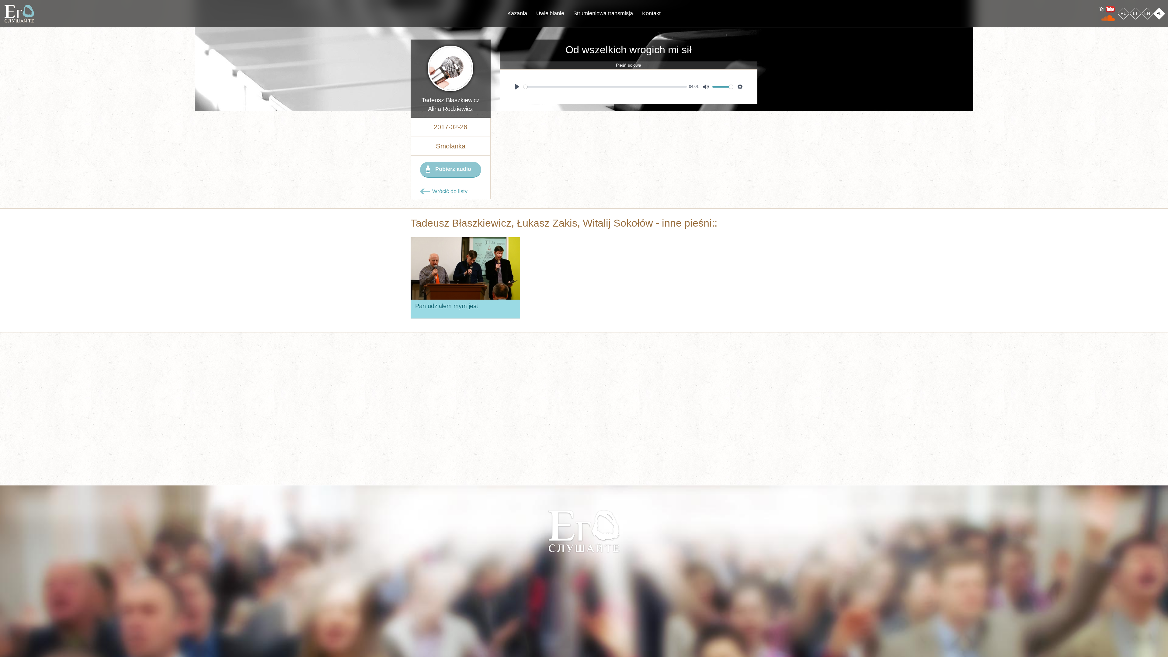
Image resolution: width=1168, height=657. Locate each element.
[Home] (19, 14)
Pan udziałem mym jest (446, 306)
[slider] (605, 87)
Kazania (517, 13)
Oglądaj (469, 264)
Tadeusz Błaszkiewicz (451, 100)
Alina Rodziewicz (450, 109)
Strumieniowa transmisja (603, 13)
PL (1159, 13)
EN (1147, 13)
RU (1124, 13)
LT (1135, 13)
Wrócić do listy (450, 191)
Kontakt (651, 13)
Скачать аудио (438, 294)
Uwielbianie (550, 13)
